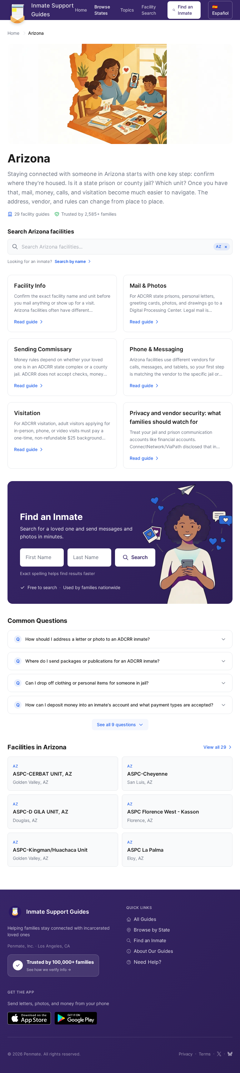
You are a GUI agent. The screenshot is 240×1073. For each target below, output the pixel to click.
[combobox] (120, 246)
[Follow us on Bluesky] (230, 1053)
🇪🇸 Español (220, 10)
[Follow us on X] (219, 1054)
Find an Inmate (185, 10)
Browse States (102, 10)
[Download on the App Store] (29, 1018)
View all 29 (214, 747)
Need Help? (147, 962)
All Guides (145, 919)
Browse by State (152, 930)
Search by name (70, 261)
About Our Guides (153, 951)
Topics (127, 10)
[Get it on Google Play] (76, 1018)
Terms (205, 1053)
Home (81, 10)
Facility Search (149, 10)
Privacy (185, 1053)
